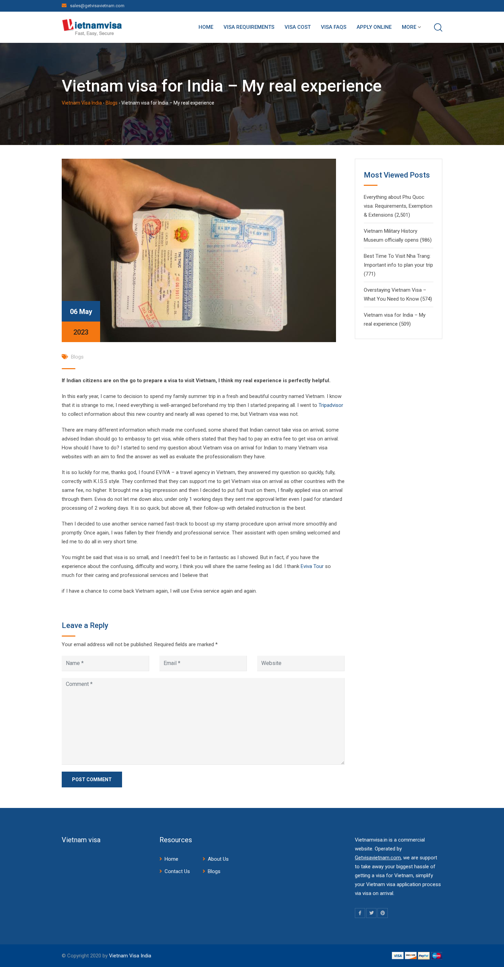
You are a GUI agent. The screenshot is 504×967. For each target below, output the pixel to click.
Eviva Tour (312, 566)
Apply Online (374, 27)
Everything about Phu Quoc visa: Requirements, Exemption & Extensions (398, 206)
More (409, 27)
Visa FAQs (333, 27)
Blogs (77, 357)
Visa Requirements (249, 27)
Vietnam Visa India (130, 956)
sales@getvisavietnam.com (97, 5)
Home (206, 27)
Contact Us (177, 871)
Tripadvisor (331, 405)
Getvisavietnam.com (378, 858)
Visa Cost (298, 27)
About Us (218, 859)
